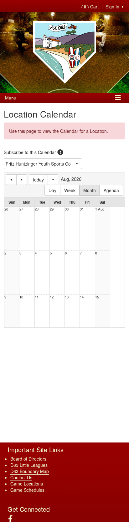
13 (67, 297)
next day (21, 179)
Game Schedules (27, 490)
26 (6, 209)
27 (21, 209)
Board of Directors (28, 459)
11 (37, 297)
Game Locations (26, 484)
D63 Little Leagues (29, 465)
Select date (53, 179)
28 (37, 209)
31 (82, 209)
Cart (90, 6)
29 (52, 209)
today (38, 179)
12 (52, 297)
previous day (11, 179)
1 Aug (99, 209)
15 (97, 297)
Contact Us (21, 477)
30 (67, 209)
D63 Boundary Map (29, 471)
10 (21, 297)
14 (82, 297)
